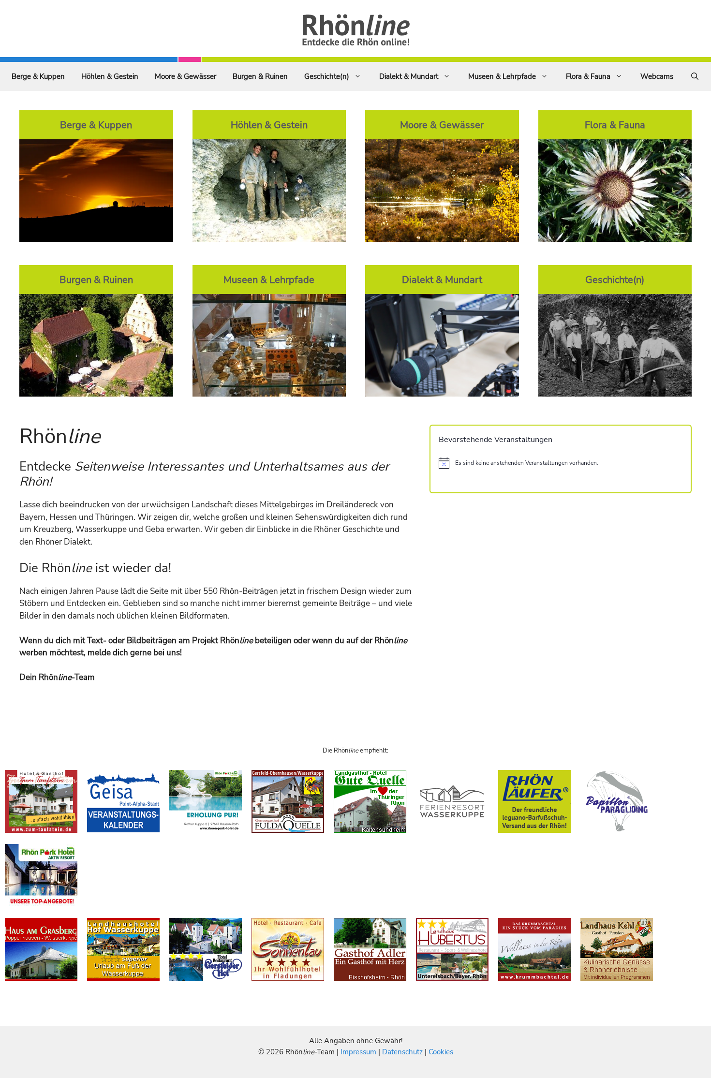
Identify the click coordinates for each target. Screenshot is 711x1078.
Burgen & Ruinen (260, 76)
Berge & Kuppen (38, 76)
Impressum (359, 1052)
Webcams (656, 76)
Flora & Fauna (588, 76)
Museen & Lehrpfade (502, 76)
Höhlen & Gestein (109, 76)
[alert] (560, 463)
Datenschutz (402, 1052)
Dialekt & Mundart (408, 76)
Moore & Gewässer (185, 76)
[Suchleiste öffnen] (694, 76)
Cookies (441, 1052)
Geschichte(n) (326, 76)
